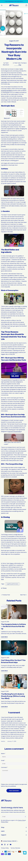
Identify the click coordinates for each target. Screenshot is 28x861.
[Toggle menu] (1, 5)
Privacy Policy (5, 848)
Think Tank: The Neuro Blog (20, 64)
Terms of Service (15, 848)
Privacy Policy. (4, 822)
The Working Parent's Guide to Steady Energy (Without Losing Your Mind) (13, 696)
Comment (4, 767)
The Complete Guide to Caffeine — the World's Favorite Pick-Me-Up (13, 626)
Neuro (5, 118)
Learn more (4, 637)
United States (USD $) (10, 841)
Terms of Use (21, 820)
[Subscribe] (25, 816)
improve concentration (14, 431)
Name (3, 753)
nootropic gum (13, 352)
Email (3, 760)
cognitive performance (12, 584)
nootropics (4, 82)
